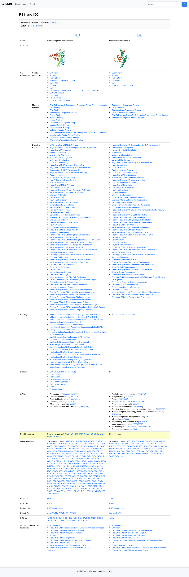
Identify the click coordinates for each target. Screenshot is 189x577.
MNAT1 (68, 468)
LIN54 (62, 466)
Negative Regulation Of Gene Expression (66, 192)
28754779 (141, 394)
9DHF (80, 520)
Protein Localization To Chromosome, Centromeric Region (73, 279)
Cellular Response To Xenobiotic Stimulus (66, 282)
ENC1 (54, 458)
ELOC (147, 443)
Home (17, 4)
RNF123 (50, 483)
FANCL (159, 443)
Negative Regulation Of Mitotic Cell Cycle (66, 247)
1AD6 (49, 518)
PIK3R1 (67, 473)
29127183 (126, 426)
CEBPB (99, 451)
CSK (93, 434)
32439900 (151, 426)
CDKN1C (85, 451)
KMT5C (104, 463)
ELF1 (49, 458)
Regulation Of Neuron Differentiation (126, 224)
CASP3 (97, 443)
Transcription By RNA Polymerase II (64, 169)
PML (89, 473)
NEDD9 (161, 448)
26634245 (84, 406)
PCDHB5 (57, 436)
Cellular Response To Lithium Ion (125, 284)
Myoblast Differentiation (59, 232)
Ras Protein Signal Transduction (63, 179)
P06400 (73, 513)
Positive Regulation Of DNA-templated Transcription (132, 234)
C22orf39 (156, 441)
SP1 (77, 486)
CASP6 (104, 443)
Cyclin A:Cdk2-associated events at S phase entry (70, 342)
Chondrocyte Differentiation (60, 155)
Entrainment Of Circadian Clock (124, 172)
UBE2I (82, 491)
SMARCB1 (100, 483)
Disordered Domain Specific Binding (64, 137)
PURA (70, 478)
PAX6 (49, 473)
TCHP (111, 456)
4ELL (64, 520)
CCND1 (50, 448)
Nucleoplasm (55, 77)
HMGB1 (97, 461)
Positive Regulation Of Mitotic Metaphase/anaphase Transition (75, 239)
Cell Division (55, 269)
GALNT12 (51, 461)
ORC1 (84, 471)
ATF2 (100, 441)
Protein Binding (56, 115)
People (33, 4)
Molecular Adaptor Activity (60, 130)
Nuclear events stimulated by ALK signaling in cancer (71, 359)
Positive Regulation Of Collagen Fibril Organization (70, 297)
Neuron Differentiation (58, 199)
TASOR (64, 488)
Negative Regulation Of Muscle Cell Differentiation (132, 269)
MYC (49, 471)
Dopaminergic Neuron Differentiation (126, 287)
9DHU (85, 520)
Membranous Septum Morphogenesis (127, 157)
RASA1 (99, 478)
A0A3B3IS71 (64, 513)
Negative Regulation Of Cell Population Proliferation (70, 189)
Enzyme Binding (56, 117)
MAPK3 (93, 466)
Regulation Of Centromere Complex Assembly (68, 284)
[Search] (184, 4)
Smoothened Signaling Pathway (62, 177)
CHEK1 (64, 453)
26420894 (74, 396)
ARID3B (94, 441)
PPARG (101, 473)
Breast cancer (55, 374)
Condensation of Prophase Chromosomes (66, 324)
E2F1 (79, 456)
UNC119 (123, 456)
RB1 (77, 34)
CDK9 (70, 451)
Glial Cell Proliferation (58, 194)
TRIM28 (64, 491)
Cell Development (119, 237)
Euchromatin (117, 72)
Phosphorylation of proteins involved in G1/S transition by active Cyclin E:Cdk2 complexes (78, 333)
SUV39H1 (51, 488)
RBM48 (112, 453)
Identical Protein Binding (59, 125)
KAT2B (65, 463)
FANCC (66, 458)
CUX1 (49, 456)
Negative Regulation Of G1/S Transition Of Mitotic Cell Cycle (74, 304)
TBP (69, 488)
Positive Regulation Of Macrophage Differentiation (70, 234)
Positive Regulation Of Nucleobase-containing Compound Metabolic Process (139, 541)
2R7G (95, 518)
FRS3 (119, 446)
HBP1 (65, 461)
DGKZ (55, 456)
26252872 (161, 409)
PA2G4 (90, 471)
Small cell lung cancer (59, 381)
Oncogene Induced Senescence (62, 329)
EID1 (103, 456)
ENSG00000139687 (55, 508)
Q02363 (112, 513)
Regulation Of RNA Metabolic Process (65, 542)
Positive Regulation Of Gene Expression (128, 177)
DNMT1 (61, 456)
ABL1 (73, 441)
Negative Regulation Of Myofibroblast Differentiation (70, 299)
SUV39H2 (146, 453)
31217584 (143, 426)
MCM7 (50, 468)
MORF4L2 (90, 468)
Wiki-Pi (7, 4)
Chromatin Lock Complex (60, 100)
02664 (111, 503)
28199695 (143, 421)
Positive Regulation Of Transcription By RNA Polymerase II (73, 249)
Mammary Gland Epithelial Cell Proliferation (129, 199)
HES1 (140, 446)
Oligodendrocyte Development (124, 182)
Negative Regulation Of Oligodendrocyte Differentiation (133, 264)
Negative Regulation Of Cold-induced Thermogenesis (71, 289)
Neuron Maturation (57, 224)
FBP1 (72, 458)
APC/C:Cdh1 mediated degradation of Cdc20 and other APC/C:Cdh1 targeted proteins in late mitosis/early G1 (77, 320)
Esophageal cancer (57, 384)
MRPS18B (98, 468)
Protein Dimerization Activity (123, 112)
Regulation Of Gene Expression (124, 174)
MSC (125, 448)
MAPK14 (86, 466)
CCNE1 (70, 448)
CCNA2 (90, 446)
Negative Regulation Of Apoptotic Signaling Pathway (71, 309)
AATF (68, 441)
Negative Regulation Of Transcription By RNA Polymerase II (74, 147)
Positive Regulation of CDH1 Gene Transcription (69, 362)
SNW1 (72, 486)
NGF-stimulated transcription (123, 314)
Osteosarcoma (56, 376)
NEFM (79, 471)
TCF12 (153, 453)
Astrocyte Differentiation (121, 257)
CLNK (75, 453)
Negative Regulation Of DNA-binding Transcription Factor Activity (138, 209)
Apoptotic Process (57, 174)
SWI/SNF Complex (57, 92)
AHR (77, 441)
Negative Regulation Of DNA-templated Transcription (71, 244)
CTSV (101, 453)
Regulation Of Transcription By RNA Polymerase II (70, 167)
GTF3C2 (59, 461)
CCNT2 (76, 448)
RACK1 (87, 478)
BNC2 (65, 443)
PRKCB (102, 476)
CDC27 (82, 448)
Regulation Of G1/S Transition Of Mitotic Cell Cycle (70, 302)
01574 (49, 503)
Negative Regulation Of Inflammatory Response (69, 262)
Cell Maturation (118, 239)
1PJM (80, 518)
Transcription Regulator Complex (63, 80)
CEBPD (50, 453)
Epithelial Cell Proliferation (60, 257)
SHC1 (79, 483)
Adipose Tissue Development (123, 272)
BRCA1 (71, 443)
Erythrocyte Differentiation (122, 194)
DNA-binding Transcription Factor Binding (66, 140)
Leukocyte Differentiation (122, 155)
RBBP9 (88, 481)
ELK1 (132, 443)
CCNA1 (83, 446)
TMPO (93, 488)
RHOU (118, 453)
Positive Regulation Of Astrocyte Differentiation (131, 262)
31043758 (73, 394)
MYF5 (136, 448)
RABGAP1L (79, 478)
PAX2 (96, 471)
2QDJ (90, 518)
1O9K (75, 518)
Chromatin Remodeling (59, 162)
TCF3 (158, 453)
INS (52, 463)
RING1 (94, 481)
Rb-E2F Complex (57, 97)
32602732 (149, 416)
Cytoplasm (54, 82)
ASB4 (149, 441)
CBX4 (69, 446)
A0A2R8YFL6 (52, 513)
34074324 (74, 399)
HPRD (35, 25)
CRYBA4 (86, 434)
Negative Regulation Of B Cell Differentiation (129, 214)
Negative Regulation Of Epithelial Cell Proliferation (70, 259)
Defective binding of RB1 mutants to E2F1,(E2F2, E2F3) (72, 347)
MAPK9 (100, 466)
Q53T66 (119, 513)
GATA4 (129, 446)
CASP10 (83, 443)
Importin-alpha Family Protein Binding (65, 135)
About (25, 4)
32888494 (70, 401)
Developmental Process (59, 212)
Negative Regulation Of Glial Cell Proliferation (68, 277)
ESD (97, 434)
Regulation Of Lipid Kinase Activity (64, 229)
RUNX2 (63, 483)
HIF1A (83, 461)
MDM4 (61, 468)
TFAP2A (74, 488)
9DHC (74, 520)
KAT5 (71, 463)
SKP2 (84, 483)
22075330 (125, 419)
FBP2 (77, 458)
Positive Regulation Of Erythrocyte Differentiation (131, 219)
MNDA (73, 468)
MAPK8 (119, 448)
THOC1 (87, 488)
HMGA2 (90, 461)
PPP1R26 (79, 476)
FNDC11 (112, 446)
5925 (49, 498)
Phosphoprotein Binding (59, 127)
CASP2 (91, 443)
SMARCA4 (91, 483)
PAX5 (101, 471)
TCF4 (163, 453)
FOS (82, 458)
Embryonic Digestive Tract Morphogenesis (129, 247)
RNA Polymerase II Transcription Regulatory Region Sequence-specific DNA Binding (78, 106)
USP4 (93, 491)
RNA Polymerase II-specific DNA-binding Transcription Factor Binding (78, 132)
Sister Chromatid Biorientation (62, 204)
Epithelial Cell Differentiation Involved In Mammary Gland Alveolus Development (138, 278)
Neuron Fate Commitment (122, 252)
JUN (60, 463)
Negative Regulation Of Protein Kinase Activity (68, 172)
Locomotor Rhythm (119, 212)
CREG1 (89, 453)
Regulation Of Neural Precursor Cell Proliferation (131, 297)
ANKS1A (83, 441)
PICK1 (133, 451)
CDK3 (49, 451)
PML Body (54, 95)
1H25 (65, 518)
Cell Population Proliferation (61, 187)
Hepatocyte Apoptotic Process (62, 287)
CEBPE (57, 453)
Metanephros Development (122, 147)
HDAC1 (71, 461)
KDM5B (90, 463)
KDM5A (84, 463)
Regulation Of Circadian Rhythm (125, 202)
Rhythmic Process (119, 242)
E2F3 (89, 456)
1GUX (59, 518)
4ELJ (60, 520)
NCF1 (61, 471)
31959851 (132, 401)
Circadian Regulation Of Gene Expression (128, 197)
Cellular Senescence (120, 289)
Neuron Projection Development (62, 207)
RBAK (49, 481)
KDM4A (77, 463)
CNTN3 (74, 434)
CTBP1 (95, 453)
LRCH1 (102, 434)
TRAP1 (50, 491)
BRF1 (77, 443)
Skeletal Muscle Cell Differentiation (64, 222)
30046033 (134, 426)
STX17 (101, 486)
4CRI (55, 520)
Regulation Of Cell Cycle (59, 274)
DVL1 (67, 456)
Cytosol (53, 87)
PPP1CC (71, 476)
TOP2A (99, 488)
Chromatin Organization (59, 159)
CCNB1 (96, 446)
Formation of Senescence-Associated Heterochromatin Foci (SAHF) (77, 327)
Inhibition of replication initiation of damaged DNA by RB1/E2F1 (75, 314)
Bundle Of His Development (123, 159)
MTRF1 (50, 436)
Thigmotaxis (117, 152)
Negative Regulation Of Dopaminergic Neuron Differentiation (136, 292)
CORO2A (81, 453)
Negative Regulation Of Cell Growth (64, 202)
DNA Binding (55, 110)
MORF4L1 (81, 468)
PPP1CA (55, 476)
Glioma (52, 386)
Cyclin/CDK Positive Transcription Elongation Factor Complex (74, 90)
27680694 (65, 394)
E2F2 (84, 456)
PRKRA (50, 478)
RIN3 (123, 453)
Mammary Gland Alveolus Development (128, 274)
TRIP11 (71, 491)
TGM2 (81, 488)
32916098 (116, 414)
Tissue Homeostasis (58, 152)
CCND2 (57, 448)
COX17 (80, 434)
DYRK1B (125, 443)
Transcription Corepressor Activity (63, 112)
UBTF (88, 491)
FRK (93, 458)
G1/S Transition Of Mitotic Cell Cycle (64, 145)
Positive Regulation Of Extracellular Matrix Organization (72, 292)
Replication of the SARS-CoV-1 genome (66, 352)
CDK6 (65, 451)
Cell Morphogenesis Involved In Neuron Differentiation (71, 254)
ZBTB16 (54, 493)
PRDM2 (96, 476)
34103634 (123, 401)
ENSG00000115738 (117, 508)
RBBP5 (62, 481)
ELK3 (137, 443)
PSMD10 (64, 478)
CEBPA (92, 451)
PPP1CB (63, 476)
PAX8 (128, 451)
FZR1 (97, 458)
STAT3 (95, 486)
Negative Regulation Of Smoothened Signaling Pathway (72, 242)
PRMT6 (147, 451)
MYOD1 (55, 471)
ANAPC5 (143, 441)
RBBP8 (82, 481)
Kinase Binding (56, 120)
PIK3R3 (74, 473)
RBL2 (162, 451)
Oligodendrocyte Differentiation (124, 259)
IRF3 (56, 463)
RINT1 (100, 481)
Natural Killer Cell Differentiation (124, 150)
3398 (111, 498)
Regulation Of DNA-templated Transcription (67, 164)
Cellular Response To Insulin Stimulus (65, 214)
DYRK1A (73, 456)
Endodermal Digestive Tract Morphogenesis (129, 282)
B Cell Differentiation (120, 192)
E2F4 (94, 456)
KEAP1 (97, 463)
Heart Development (119, 164)
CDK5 (60, 451)
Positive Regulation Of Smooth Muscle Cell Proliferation (134, 249)
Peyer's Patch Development (123, 244)
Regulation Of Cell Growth (60, 150)
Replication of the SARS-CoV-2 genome (66, 357)
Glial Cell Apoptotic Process (61, 219)
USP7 (98, 491)
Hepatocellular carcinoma (60, 379)
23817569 (133, 429)
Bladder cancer (56, 389)
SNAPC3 (65, 486)
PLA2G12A (81, 473)
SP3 (81, 486)
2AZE (85, 518)
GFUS (135, 446)
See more (51, 550)
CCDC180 (76, 446)
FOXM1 (87, 458)
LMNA (72, 466)
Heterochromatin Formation (61, 209)
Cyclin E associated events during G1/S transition (70, 337)
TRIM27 (57, 491)
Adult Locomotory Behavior (123, 169)
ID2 (139, 34)
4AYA (111, 518)
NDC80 (73, 471)
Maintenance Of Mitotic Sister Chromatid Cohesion (70, 217)
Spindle (53, 85)
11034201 (54, 22)
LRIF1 (157, 446)
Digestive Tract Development (61, 252)
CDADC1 (66, 434)
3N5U (100, 518)
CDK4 (55, 451)
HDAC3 (77, 461)
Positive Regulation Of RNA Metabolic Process (131, 550)
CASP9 (63, 446)
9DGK (69, 520)
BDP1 (60, 443)
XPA (49, 493)
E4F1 (99, 456)
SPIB (90, 486)
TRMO (76, 491)
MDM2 (55, 468)
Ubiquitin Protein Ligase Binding (62, 122)
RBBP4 (56, 481)
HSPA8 (103, 461)
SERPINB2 (71, 483)
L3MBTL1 (51, 466)
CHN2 (69, 453)
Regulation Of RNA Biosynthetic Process (66, 532)
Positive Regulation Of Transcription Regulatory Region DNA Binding (77, 307)
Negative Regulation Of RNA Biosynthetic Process (70, 547)
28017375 (138, 424)
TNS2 (117, 456)
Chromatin (54, 72)
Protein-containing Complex (123, 85)
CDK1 (88, 448)
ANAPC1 (135, 441)
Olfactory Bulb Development (123, 187)
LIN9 (67, 466)
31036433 (135, 404)
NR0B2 (112, 451)
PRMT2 (57, 478)
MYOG (154, 448)
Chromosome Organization (60, 267)
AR (89, 441)
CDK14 (94, 448)
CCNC (102, 446)
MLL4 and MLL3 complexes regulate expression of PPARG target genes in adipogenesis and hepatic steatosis (76, 365)
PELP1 (55, 473)
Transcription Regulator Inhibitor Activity (128, 117)
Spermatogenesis (57, 182)
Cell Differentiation (57, 197)
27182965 (123, 399)
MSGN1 (130, 448)
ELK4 (142, 443)
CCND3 (63, 448)
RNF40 (57, 483)
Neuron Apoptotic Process (60, 272)
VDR (103, 491)
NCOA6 (67, 471)
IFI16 (146, 446)
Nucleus (53, 75)
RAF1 (93, 478)
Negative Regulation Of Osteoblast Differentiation (131, 227)
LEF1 (58, 466)
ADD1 (129, 441)
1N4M (70, 518)
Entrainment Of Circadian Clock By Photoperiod (131, 204)
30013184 (129, 396)
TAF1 (58, 488)
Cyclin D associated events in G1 (63, 339)
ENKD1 (153, 443)
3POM (49, 520)
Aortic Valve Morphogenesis (61, 157)
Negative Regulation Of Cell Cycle (63, 237)
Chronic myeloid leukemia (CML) (63, 371)
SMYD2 (50, 486)
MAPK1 (79, 466)
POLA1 (94, 473)
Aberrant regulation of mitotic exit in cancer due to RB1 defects (75, 354)
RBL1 (157, 451)
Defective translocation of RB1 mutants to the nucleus (71, 349)
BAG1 (55, 443)
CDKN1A (77, 451)
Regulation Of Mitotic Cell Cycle (62, 184)
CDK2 (99, 448)
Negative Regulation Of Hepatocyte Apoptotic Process (71, 294)
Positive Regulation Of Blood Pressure (127, 229)
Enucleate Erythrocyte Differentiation (64, 227)
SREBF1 (129, 453)
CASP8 (57, 446)
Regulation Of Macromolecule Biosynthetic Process (70, 540)
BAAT (49, 443)
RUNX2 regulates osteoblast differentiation (67, 344)
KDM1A (151, 446)
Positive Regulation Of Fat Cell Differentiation (130, 217)
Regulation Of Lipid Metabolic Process (127, 184)
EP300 (60, 458)
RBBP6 (69, 481)
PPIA (49, 476)
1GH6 (54, 518)
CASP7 (50, 446)
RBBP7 (75, 481)
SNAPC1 (57, 486)
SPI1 (85, 486)
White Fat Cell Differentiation (123, 267)
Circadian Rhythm (119, 167)
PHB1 (61, 473)
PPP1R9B (88, 476)
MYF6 (142, 448)
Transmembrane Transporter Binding (126, 110)
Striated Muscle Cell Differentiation (63, 264)
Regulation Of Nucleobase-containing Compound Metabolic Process (77, 527)
